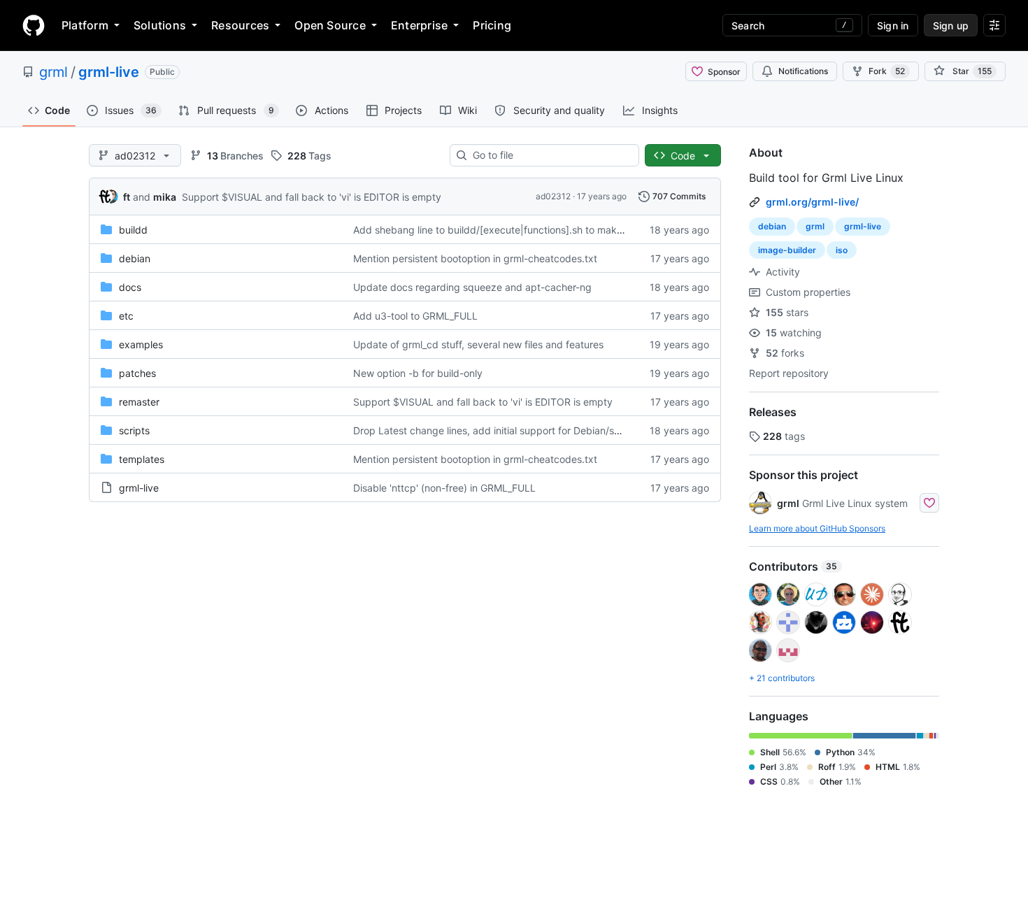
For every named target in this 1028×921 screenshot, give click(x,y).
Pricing (492, 25)
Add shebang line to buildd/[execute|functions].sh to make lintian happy (518, 230)
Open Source (330, 25)
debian (134, 258)
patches (137, 373)
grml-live (108, 72)
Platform (85, 25)
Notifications (803, 71)
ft (126, 197)
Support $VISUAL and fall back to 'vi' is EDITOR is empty (311, 197)
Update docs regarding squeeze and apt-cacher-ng (472, 287)
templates (141, 459)
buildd (133, 230)
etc (126, 316)
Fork (887, 71)
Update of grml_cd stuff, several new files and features (478, 344)
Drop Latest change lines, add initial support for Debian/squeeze (500, 430)
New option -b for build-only (418, 373)
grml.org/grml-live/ (812, 202)
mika (164, 197)
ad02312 (553, 196)
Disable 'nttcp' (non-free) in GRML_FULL (444, 488)
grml (53, 72)
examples (141, 344)
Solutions (160, 25)
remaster (139, 402)
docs (130, 287)
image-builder (787, 250)
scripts (134, 430)
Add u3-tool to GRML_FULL (415, 316)
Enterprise (419, 25)
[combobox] (550, 155)
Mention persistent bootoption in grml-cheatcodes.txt (475, 258)
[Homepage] (33, 25)
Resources (240, 25)
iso (842, 250)
